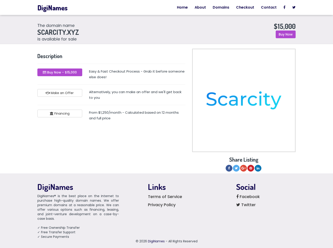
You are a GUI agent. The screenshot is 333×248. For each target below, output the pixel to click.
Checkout (245, 7)
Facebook (249, 196)
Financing (61, 113)
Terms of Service (165, 196)
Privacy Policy (162, 205)
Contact (269, 7)
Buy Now (286, 34)
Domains (221, 7)
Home (182, 7)
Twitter (248, 205)
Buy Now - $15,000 (61, 72)
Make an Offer (62, 93)
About (200, 7)
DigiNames (52, 7)
